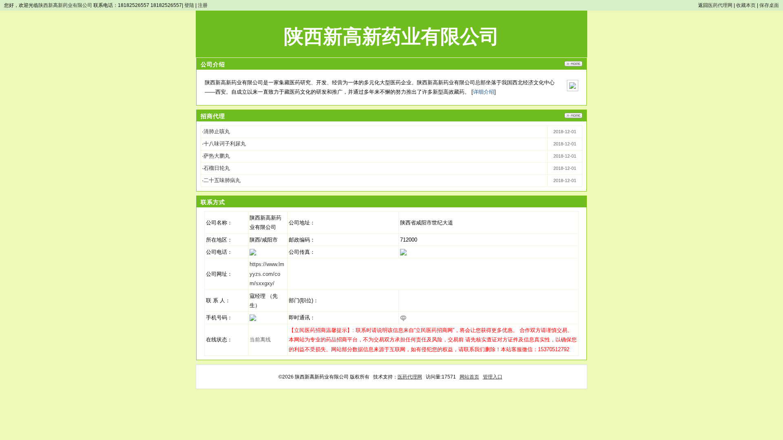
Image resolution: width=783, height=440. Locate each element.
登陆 (189, 5)
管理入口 (492, 377)
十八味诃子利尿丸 (224, 144)
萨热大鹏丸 (216, 156)
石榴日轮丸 (216, 168)
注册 (203, 5)
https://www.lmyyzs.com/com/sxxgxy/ (267, 273)
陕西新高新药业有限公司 (65, 5)
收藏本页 (746, 5)
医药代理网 (720, 5)
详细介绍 (483, 92)
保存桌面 (769, 5)
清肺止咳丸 (216, 131)
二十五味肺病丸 (222, 180)
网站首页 (469, 377)
